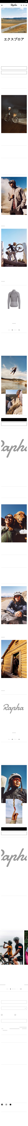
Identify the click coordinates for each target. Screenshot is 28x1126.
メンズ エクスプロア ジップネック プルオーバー (14, 313)
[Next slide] (19, 739)
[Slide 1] (12, 739)
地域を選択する (5, 1110)
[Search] (21, 5)
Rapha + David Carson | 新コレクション (12, 1)
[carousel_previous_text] (9, 739)
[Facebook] (2, 1105)
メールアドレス (5, 1002)
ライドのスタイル (5, 1012)
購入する (3, 225)
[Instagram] (6, 1105)
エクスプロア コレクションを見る (14, 419)
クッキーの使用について (14, 1028)
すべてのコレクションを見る (14, 424)
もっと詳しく (2, 984)
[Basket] (26, 5)
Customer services (6, 1041)
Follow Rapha (4, 1101)
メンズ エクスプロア (14, 68)
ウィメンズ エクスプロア (14, 72)
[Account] (24, 5)
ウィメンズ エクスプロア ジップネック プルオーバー (14, 722)
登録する (14, 1020)
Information (4, 1063)
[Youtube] (10, 1105)
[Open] (1, 5)
